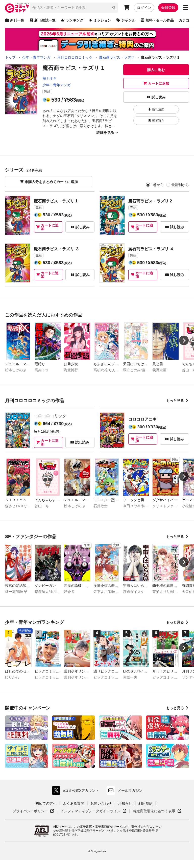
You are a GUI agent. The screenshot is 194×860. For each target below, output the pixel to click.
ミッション (102, 20)
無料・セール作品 (160, 20)
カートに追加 (158, 83)
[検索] (114, 8)
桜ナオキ (49, 78)
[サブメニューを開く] (185, 7)
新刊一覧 (17, 20)
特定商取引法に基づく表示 (157, 811)
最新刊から (180, 185)
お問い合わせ (101, 803)
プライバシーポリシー (33, 811)
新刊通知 (158, 109)
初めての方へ (46, 803)
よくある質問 (73, 803)
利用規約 (145, 803)
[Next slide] (184, 340)
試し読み (159, 97)
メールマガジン (130, 790)
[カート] (126, 7)
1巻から (157, 185)
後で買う (158, 120)
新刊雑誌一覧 (45, 20)
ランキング (74, 20)
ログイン (144, 8)
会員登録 (168, 8)
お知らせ (125, 803)
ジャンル (128, 20)
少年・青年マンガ (56, 85)
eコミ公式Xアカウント (77, 791)
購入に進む (156, 70)
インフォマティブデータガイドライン (90, 811)
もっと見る (175, 401)
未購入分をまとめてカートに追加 (51, 182)
